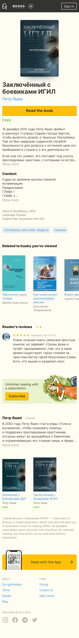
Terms (6, 590)
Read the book (39, 110)
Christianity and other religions (26, 230)
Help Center (47, 595)
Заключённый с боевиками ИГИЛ (45, 496)
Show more (10, 164)
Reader (6, 595)
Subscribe (17, 396)
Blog (5, 601)
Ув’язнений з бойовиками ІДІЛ (14, 496)
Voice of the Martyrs (14, 211)
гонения (60, 230)
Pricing (44, 584)
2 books (18, 418)
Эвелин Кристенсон (15, 302)
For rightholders (12, 584)
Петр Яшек (12, 99)
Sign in (69, 6)
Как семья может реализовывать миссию (45, 298)
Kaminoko (36, 335)
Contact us (46, 590)
